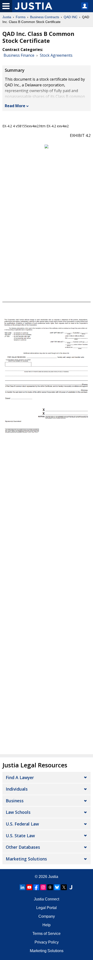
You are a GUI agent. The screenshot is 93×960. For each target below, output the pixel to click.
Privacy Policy (47, 942)
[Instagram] (43, 887)
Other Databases (23, 847)
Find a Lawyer (20, 777)
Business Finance (19, 55)
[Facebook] (36, 887)
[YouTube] (29, 887)
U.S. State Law (20, 835)
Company (46, 916)
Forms (21, 17)
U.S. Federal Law (22, 824)
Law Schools (18, 812)
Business (15, 801)
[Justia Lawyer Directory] (71, 887)
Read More (15, 105)
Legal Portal (46, 908)
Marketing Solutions (26, 859)
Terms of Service (46, 934)
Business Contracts (44, 17)
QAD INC (71, 17)
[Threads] (50, 887)
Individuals (17, 789)
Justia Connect (46, 899)
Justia (6, 17)
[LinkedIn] (22, 887)
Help (46, 925)
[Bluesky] (57, 887)
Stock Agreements (56, 55)
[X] (64, 887)
